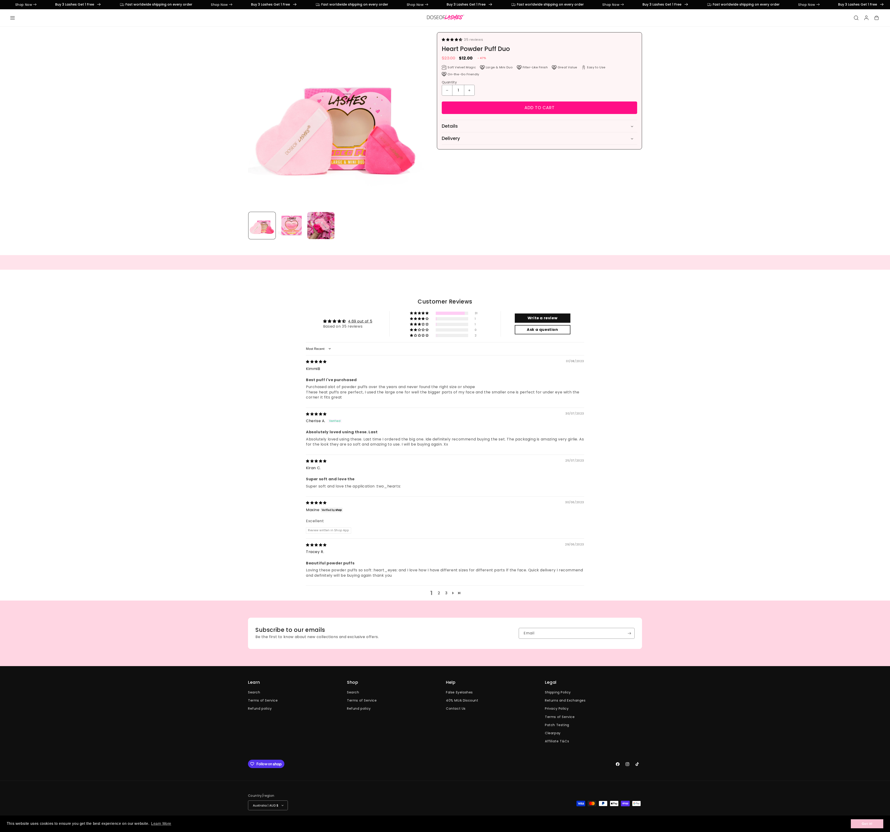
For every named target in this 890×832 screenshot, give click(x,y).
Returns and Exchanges (565, 700)
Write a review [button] (542, 318)
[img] (316, 361)
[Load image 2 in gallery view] (291, 225)
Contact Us (456, 708)
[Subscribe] (629, 633)
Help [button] (450, 682)
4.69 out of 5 (360, 321)
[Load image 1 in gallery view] (262, 225)
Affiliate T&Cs (557, 741)
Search (254, 692)
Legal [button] (550, 682)
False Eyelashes (459, 692)
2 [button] (439, 593)
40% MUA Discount (462, 700)
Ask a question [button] (542, 329)
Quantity (449, 82)
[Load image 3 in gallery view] (320, 225)
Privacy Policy (557, 708)
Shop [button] (352, 682)
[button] (12, 18)
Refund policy (260, 708)
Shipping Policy (558, 692)
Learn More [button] (161, 824)
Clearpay (553, 733)
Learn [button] (254, 682)
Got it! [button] (867, 824)
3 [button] (446, 593)
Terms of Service (263, 700)
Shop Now (58, 4)
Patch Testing (557, 724)
